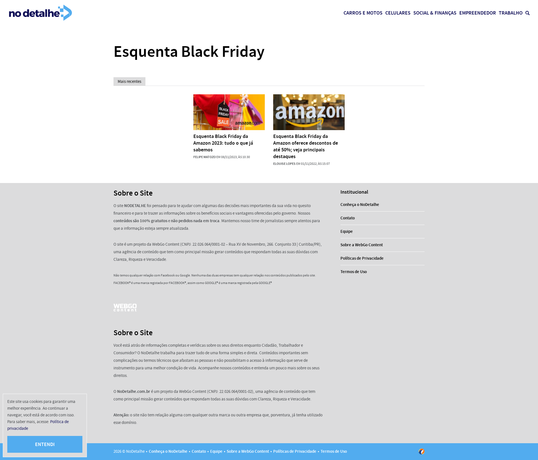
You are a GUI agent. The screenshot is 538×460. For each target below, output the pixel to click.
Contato (347, 218)
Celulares (398, 13)
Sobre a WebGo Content (361, 245)
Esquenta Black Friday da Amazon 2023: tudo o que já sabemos (223, 143)
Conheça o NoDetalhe (359, 204)
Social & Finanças (434, 13)
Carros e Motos (363, 13)
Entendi (45, 444)
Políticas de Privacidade (362, 258)
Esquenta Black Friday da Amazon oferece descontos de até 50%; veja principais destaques (305, 146)
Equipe (346, 231)
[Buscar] (527, 13)
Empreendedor (477, 13)
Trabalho (511, 13)
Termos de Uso (353, 271)
